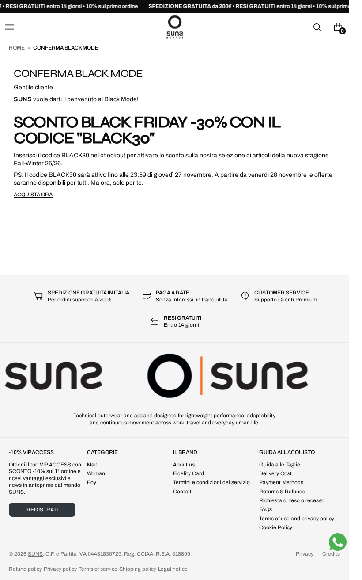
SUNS (35, 554)
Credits (331, 554)
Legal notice (173, 569)
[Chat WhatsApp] (338, 542)
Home (17, 48)
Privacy (304, 554)
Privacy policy (60, 569)
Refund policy (25, 569)
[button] (9, 26)
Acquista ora (33, 194)
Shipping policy (137, 569)
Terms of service (98, 569)
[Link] (174, 6)
